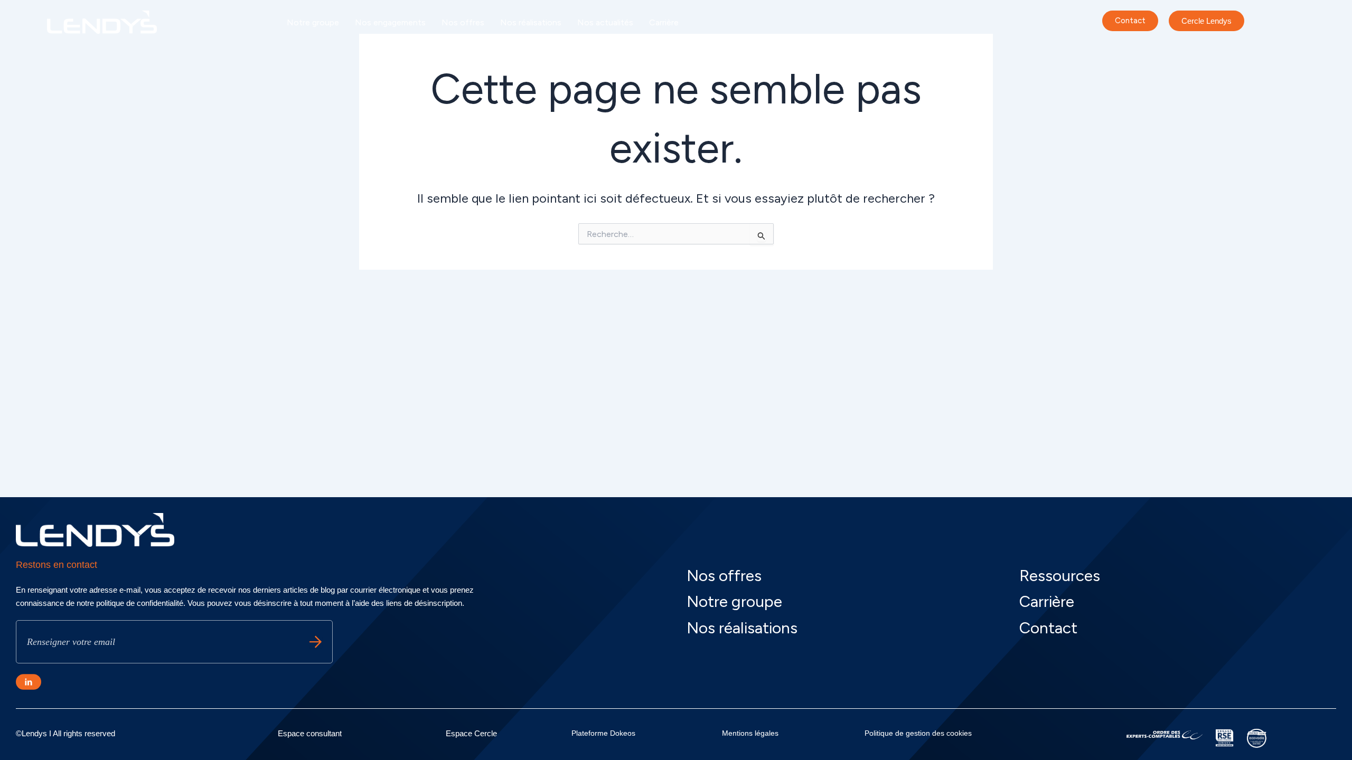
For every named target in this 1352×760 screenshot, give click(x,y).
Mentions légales (750, 733)
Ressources (1059, 575)
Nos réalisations (530, 22)
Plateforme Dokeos (603, 733)
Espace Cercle (471, 733)
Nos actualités (605, 22)
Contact (1048, 628)
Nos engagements (390, 22)
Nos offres (463, 22)
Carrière (664, 22)
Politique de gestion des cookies (918, 733)
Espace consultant (310, 733)
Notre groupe (313, 22)
